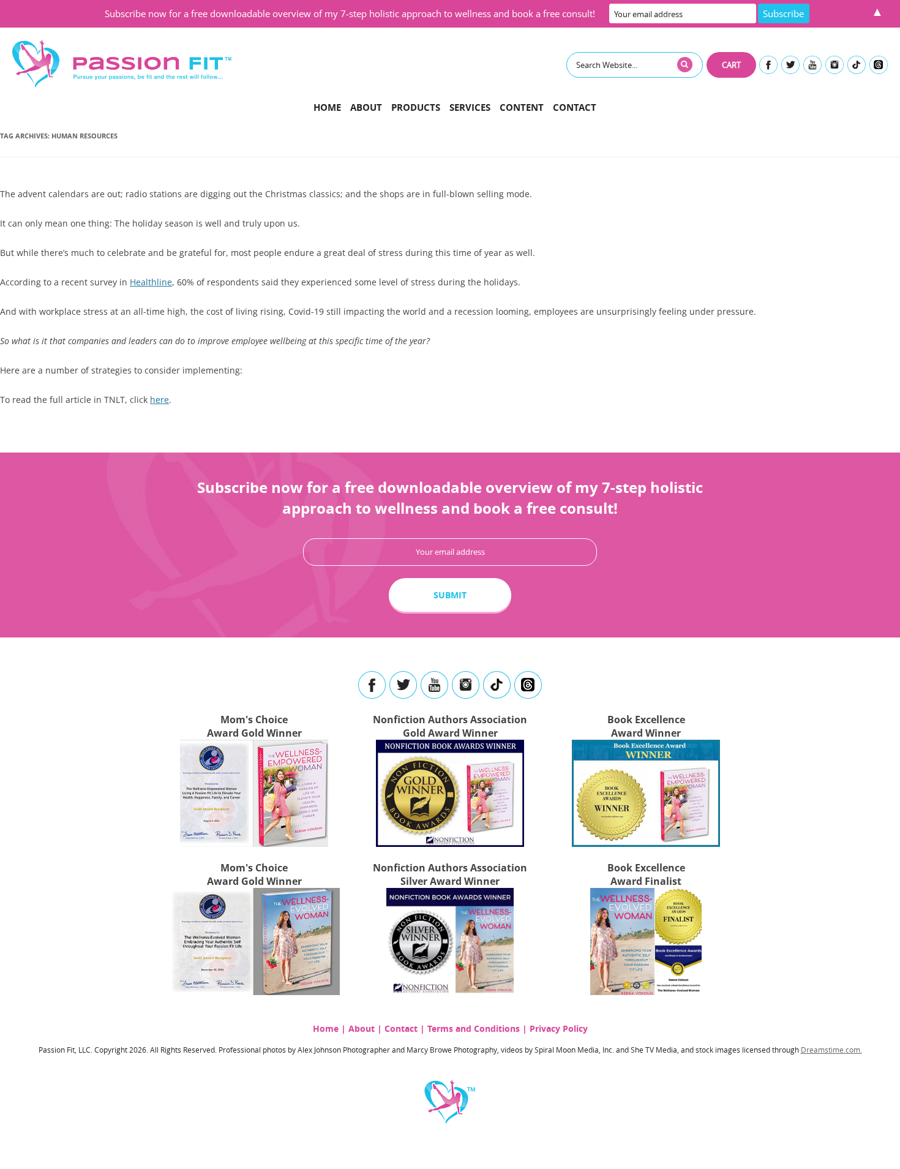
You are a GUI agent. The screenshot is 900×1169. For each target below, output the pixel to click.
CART (731, 64)
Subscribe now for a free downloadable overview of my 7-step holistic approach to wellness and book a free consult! (350, 13)
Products (415, 107)
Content (522, 107)
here (159, 399)
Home (327, 107)
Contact (574, 107)
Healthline (151, 282)
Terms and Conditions (473, 1028)
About (366, 107)
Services (469, 107)
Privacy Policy (559, 1028)
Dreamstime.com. (831, 1049)
